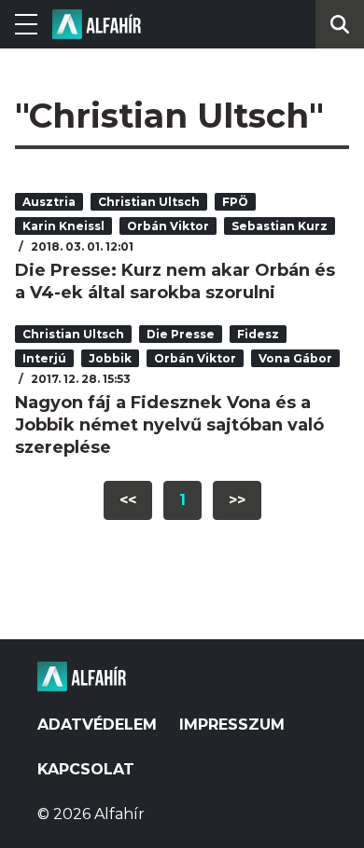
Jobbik (110, 358)
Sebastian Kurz (279, 226)
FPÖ (235, 202)
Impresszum (232, 724)
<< (127, 500)
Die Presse (181, 334)
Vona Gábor (295, 358)
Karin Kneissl (63, 226)
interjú (44, 358)
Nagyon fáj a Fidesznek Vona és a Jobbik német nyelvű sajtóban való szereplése (169, 425)
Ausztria (49, 202)
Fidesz (258, 334)
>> (237, 500)
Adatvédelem (97, 724)
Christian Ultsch (149, 202)
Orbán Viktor (168, 226)
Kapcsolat (85, 769)
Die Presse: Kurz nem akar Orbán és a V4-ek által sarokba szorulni (175, 281)
